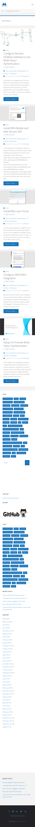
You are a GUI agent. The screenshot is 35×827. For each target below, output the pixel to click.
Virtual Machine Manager (10, 449)
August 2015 (6, 652)
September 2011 (8, 724)
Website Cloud (21, 453)
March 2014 (6, 685)
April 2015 (5, 658)
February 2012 (7, 712)
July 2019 (5, 625)
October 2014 (7, 670)
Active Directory (8, 399)
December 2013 (7, 691)
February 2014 (7, 688)
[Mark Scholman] (4, 4)
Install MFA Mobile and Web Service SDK (16, 129)
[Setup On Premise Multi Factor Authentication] (17, 326)
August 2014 (6, 676)
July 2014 (5, 679)
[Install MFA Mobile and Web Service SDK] (17, 113)
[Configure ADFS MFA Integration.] (17, 259)
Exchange (6, 422)
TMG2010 (16, 446)
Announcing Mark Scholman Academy (14, 595)
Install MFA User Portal (16, 211)
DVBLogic (13, 419)
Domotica (6, 419)
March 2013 (6, 703)
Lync (5, 426)
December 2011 (7, 718)
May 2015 (5, 655)
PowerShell (7, 439)
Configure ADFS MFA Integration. (15, 276)
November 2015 (7, 646)
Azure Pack (7, 405)
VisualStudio (7, 453)
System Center (7, 446)
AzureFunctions (8, 402)
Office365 (6, 436)
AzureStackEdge (8, 409)
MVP (22, 429)
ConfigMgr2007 (7, 415)
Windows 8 (6, 456)
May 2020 (5, 619)
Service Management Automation (12, 443)
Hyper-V (25, 422)
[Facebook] (9, 811)
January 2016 (6, 643)
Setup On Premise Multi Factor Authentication (17, 344)
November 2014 (7, 667)
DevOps (16, 415)
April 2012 (5, 706)
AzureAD (22, 399)
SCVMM (14, 439)
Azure (7, 50)
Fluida (17, 821)
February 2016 (7, 640)
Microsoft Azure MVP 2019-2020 (12, 604)
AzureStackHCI (19, 409)
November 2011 (7, 721)
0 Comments (25, 358)
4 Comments (25, 144)
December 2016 (7, 631)
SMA (25, 443)
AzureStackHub (8, 412)
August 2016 (6, 634)
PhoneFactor (13, 73)
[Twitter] (21, 811)
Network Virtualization (17, 432)
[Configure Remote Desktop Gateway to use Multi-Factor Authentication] (17, 37)
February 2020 (7, 622)
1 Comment (24, 224)
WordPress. (23, 821)
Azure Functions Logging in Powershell (14, 601)
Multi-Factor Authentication (18, 71)
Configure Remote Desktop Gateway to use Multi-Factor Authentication (17, 58)
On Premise (14, 436)
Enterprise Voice (23, 419)
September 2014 (8, 673)
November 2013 (7, 694)
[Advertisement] (16, 478)
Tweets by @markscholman (11, 498)
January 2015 (6, 661)
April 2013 (5, 700)
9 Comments (25, 76)
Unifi (23, 446)
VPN (14, 453)
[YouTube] (17, 811)
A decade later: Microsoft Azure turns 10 (15, 598)
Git (19, 422)
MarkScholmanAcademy (15, 426)
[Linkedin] (25, 811)
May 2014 (5, 682)
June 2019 (5, 628)
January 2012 (6, 715)
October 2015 (7, 649)
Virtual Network (23, 449)
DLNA (22, 415)
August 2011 (6, 727)
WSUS (13, 456)
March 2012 (6, 709)
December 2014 (7, 664)
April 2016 (5, 637)
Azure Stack (15, 405)
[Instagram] (13, 811)
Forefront (13, 422)
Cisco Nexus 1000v (19, 412)
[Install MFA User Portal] (17, 197)
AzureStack (24, 405)
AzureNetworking (19, 402)
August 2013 (6, 697)
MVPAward (6, 432)
